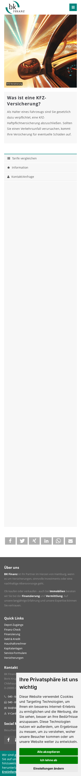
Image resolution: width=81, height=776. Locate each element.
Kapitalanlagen (13, 648)
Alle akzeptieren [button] (48, 751)
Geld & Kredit (12, 639)
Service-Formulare (15, 653)
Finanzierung (12, 634)
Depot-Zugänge (13, 625)
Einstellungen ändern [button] (48, 768)
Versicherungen (13, 658)
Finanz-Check (12, 629)
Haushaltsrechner (15, 643)
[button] (10, 541)
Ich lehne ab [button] (48, 760)
